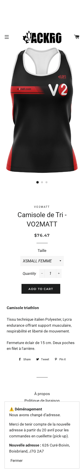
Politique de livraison (42, 400)
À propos (42, 393)
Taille (42, 250)
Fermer (17, 460)
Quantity (29, 273)
